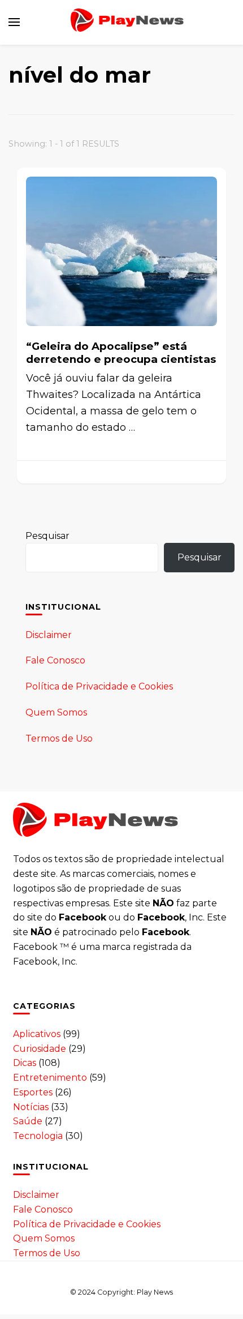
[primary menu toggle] (14, 22)
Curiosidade (39, 1048)
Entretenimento (50, 1077)
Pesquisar (47, 535)
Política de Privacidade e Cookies (99, 686)
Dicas (24, 1062)
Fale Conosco (55, 660)
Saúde (27, 1121)
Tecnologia (38, 1135)
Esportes (33, 1092)
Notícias (31, 1107)
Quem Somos (56, 712)
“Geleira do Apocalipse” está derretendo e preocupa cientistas (121, 353)
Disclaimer (48, 634)
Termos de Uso (59, 738)
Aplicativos (36, 1034)
